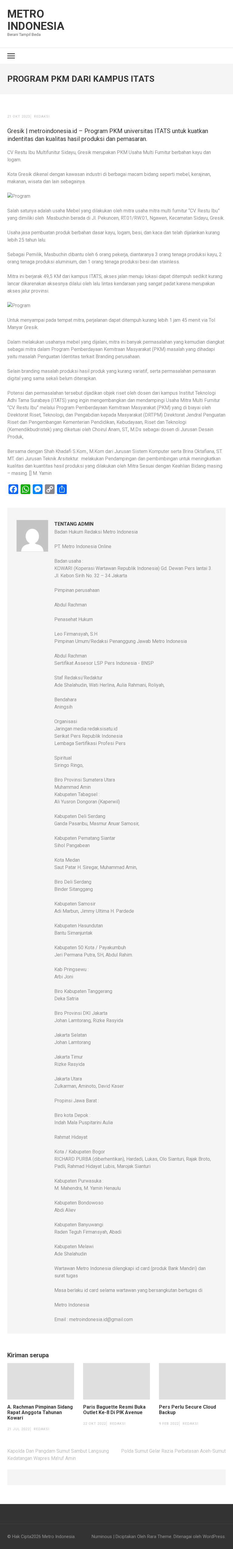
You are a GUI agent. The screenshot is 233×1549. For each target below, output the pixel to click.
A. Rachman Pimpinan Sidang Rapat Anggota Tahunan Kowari (40, 1412)
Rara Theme (159, 1536)
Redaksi (42, 116)
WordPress (214, 1536)
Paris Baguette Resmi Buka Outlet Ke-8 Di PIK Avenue (114, 1409)
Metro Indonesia (35, 20)
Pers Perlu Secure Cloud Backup (187, 1409)
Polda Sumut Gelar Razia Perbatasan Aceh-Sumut (173, 1451)
